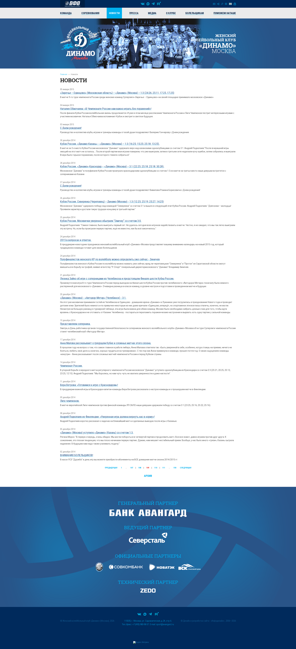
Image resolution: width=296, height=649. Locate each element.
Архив (148, 475)
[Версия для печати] (226, 4)
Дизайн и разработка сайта (196, 620)
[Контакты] (214, 4)
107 (131, 468)
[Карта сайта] (218, 4)
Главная (63, 74)
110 (155, 468)
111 (163, 468)
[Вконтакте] (142, 4)
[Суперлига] (72, 4)
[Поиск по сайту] (222, 4)
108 (139, 468)
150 (174, 468)
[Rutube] (159, 4)
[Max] (148, 4)
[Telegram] (153, 3)
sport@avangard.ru (165, 624)
